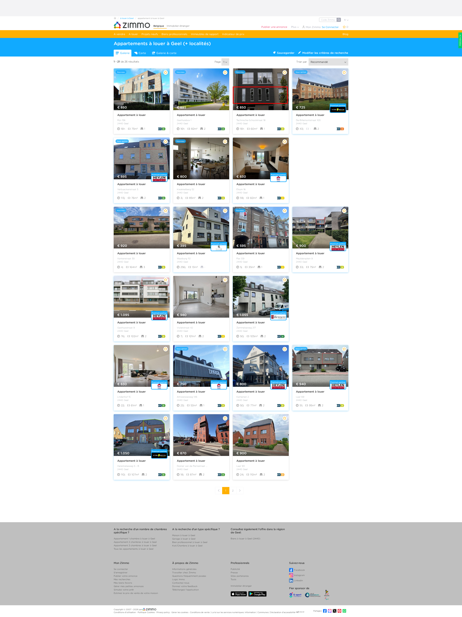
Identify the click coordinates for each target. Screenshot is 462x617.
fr (345, 20)
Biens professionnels (174, 34)
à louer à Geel (127, 18)
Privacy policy (163, 612)
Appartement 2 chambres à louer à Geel (135, 542)
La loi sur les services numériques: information (233, 612)
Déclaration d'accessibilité (282, 612)
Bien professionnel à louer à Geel (189, 542)
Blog (345, 34)
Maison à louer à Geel (183, 535)
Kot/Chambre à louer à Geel (187, 545)
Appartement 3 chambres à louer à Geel (135, 545)
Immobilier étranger (178, 26)
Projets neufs (149, 34)
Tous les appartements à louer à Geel (133, 548)
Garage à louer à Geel (183, 538)
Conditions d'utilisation (125, 612)
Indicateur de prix (233, 34)
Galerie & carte (166, 53)
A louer (133, 34)
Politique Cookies (146, 612)
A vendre (119, 34)
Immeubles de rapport (205, 34)
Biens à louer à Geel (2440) (245, 538)
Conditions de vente (200, 612)
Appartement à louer (131, 115)
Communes (263, 612)
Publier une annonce (274, 26)
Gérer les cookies (180, 612)
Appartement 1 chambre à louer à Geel (134, 538)
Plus (294, 26)
